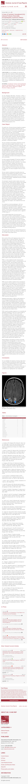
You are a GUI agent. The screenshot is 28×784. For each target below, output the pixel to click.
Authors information (5, 30)
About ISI (3, 766)
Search (15, 6)
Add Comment (23, 39)
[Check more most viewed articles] (24, 682)
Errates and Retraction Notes (8, 764)
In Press (3, 758)
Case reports (4, 732)
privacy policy (21, 697)
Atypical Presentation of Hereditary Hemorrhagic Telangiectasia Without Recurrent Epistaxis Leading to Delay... (13, 629)
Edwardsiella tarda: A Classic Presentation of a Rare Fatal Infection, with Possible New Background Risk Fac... (13, 653)
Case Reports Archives (6, 762)
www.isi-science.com (9, 749)
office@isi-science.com (10, 747)
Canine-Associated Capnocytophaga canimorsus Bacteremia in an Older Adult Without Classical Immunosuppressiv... (12, 621)
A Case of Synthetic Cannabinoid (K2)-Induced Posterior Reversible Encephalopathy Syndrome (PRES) (13, 16)
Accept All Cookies (14, 700)
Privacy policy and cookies (7, 769)
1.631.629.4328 (8, 745)
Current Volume (5, 756)
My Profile (9, 6)
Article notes (12, 30)
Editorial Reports (5, 730)
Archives (3, 760)
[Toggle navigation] (26, 6)
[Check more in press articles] (24, 642)
